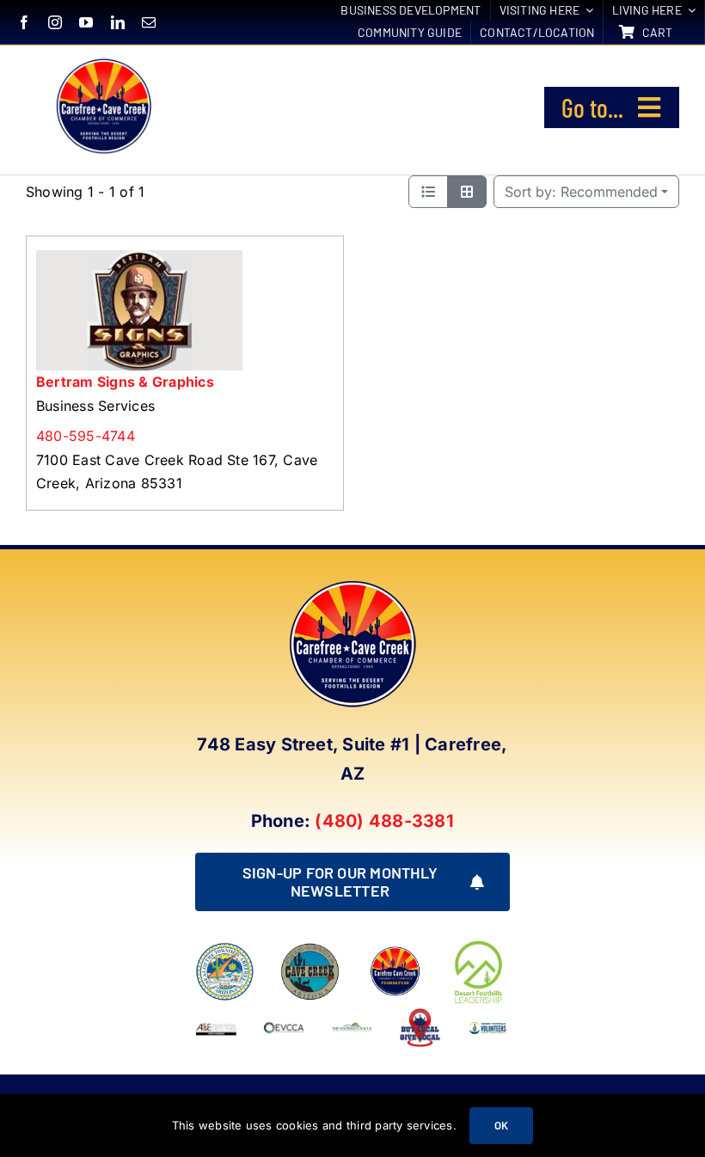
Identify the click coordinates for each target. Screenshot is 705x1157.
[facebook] (24, 22)
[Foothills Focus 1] (352, 1028)
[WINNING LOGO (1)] (488, 1023)
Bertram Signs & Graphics (125, 381)
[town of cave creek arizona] (310, 949)
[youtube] (86, 22)
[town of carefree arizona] (224, 949)
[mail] (149, 22)
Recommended (581, 191)
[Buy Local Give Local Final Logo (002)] (420, 1013)
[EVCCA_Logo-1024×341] (284, 1013)
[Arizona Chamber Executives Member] (216, 1013)
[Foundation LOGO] (395, 949)
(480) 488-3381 (384, 821)
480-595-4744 (85, 435)
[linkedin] (118, 22)
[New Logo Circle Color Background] (103, 61)
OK (501, 1125)
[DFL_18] (480, 943)
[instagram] (55, 22)
